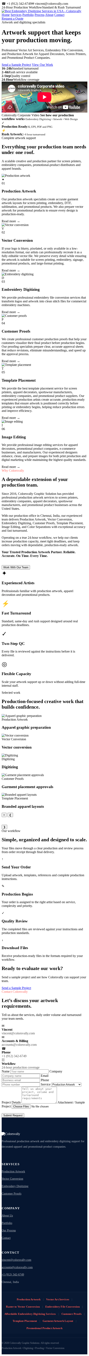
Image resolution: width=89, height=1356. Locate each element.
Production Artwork (13, 1171)
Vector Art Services (57, 1299)
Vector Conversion (12, 1178)
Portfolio (28, 15)
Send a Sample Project (16, 64)
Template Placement (25, 1320)
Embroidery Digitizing (15, 1186)
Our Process (9, 1230)
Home (6, 15)
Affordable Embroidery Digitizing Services (30, 1313)
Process (39, 15)
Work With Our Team (15, 567)
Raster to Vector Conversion (23, 1306)
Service (46, 1084)
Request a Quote (12, 18)
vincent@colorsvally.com (16, 1259)
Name (6, 1071)
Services (16, 15)
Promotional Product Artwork (44, 1328)
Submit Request (13, 1115)
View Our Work (42, 64)
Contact (59, 15)
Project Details (12, 1102)
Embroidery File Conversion (62, 1306)
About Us (7, 1215)
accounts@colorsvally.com (17, 1267)
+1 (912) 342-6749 (13, 1274)
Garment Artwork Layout (58, 1320)
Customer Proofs (11, 1193)
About (49, 15)
